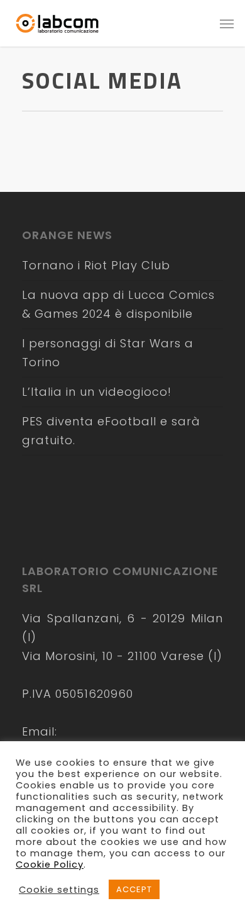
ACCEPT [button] (134, 889)
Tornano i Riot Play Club (96, 265)
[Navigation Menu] (227, 23)
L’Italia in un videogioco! (97, 392)
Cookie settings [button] (59, 889)
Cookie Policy (50, 864)
